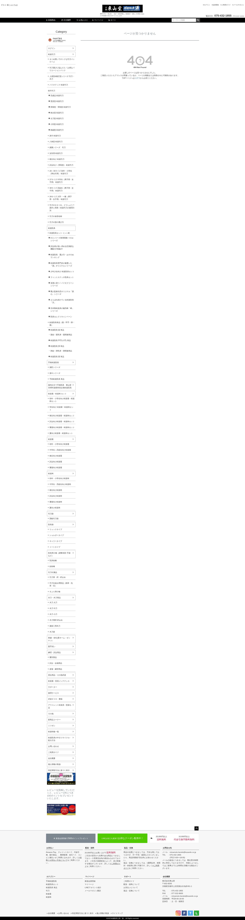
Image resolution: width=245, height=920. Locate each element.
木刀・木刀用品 (54, 598)
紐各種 (52, 566)
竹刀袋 (50, 514)
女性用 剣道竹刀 (56, 153)
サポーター (52, 687)
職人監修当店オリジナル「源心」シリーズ (62, 292)
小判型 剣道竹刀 (57, 124)
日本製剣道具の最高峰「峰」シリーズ (62, 309)
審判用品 (53, 657)
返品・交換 (128, 848)
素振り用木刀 (55, 626)
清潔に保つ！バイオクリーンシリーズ (62, 284)
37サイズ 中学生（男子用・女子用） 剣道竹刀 (62, 180)
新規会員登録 (90, 881)
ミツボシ (51, 726)
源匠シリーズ (55, 367)
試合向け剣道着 (56, 462)
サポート (127, 876)
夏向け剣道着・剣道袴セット (61, 433)
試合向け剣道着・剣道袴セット (62, 421)
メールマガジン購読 (93, 891)
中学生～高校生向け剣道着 (60, 450)
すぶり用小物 (55, 592)
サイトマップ (117, 913)
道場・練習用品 (56, 669)
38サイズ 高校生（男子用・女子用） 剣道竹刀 (62, 189)
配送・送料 (89, 848)
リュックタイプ (56, 529)
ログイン (207, 5)
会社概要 (51, 758)
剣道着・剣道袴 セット (57, 394)
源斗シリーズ (55, 373)
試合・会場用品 (56, 663)
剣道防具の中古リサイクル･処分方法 (59, 739)
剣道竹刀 (51, 54)
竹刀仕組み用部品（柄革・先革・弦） (61, 584)
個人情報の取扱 (54, 764)
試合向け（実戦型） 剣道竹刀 (61, 165)
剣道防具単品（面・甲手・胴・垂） (62, 323)
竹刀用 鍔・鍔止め (58, 577)
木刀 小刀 (53, 614)
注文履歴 (67, 20)
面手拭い (51, 646)
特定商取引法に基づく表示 (59, 770)
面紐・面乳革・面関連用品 (61, 335)
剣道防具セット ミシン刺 (60, 233)
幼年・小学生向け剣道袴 (59, 478)
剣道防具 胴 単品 (57, 346)
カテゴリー (50, 876)
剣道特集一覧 (53, 732)
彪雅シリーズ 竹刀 (58, 147)
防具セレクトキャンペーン (61, 317)
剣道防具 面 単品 (57, 330)
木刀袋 (52, 632)
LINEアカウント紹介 (93, 887)
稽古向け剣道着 (56, 456)
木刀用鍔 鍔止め (56, 620)
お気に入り (83, 20)
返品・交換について (132, 891)
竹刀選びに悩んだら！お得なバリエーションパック (62, 69)
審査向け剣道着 (56, 468)
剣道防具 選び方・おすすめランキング (62, 256)
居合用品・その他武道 (57, 675)
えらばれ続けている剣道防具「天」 (62, 301)
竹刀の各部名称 (56, 216)
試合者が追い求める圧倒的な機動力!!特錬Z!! (62, 247)
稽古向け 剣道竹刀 (57, 159)
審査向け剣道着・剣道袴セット (62, 427)
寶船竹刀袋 (54, 519)
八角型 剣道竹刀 (56, 142)
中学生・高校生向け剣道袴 (60, 484)
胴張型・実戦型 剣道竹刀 (61, 107)
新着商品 (51, 20)
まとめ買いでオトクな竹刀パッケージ (62, 60)
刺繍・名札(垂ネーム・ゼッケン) (59, 639)
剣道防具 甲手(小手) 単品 (61, 340)
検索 (198, 20)
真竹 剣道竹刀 (55, 136)
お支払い (50, 848)
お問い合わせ (53, 746)
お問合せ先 (167, 848)
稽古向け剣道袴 (56, 490)
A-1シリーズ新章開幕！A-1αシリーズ (62, 239)
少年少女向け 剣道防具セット (62, 271)
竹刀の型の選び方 (57, 222)
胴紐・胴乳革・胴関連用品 (61, 351)
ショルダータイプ (57, 535)
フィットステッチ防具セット (62, 277)
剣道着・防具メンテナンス (59, 681)
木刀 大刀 (53, 602)
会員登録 (216, 5)
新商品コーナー (54, 720)
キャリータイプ (56, 541)
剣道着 (50, 439)
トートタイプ (55, 547)
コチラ (137, 78)
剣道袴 (50, 473)
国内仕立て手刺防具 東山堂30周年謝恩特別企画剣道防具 (60, 386)
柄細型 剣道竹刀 (57, 130)
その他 (50, 714)
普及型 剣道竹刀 (57, 101)
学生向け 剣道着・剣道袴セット (61, 408)
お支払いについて (131, 887)
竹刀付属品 (52, 572)
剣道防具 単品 (51, 887)
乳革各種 (53, 560)
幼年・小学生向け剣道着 (59, 444)
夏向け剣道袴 (55, 508)
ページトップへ (196, 828)
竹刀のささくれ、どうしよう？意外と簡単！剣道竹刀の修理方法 (62, 207)
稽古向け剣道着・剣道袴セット (62, 416)
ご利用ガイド (226, 5)
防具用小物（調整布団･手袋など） (59, 554)
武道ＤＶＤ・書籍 (55, 699)
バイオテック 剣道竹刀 (59, 85)
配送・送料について (132, 884)
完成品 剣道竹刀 (57, 95)
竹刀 (48, 891)
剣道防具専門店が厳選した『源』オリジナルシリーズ (61, 264)
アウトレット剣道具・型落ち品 (59, 706)
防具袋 (50, 525)
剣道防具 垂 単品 (57, 357)
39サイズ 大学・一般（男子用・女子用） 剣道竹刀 (61, 198)
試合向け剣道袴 (56, 496)
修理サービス (53, 693)
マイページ (98, 20)
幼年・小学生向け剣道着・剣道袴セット (62, 400)
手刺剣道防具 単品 (57, 379)
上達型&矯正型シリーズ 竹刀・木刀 (62, 77)
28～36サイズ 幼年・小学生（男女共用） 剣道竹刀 (61, 172)
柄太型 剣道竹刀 (57, 113)
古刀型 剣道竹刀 (57, 118)
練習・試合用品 (54, 652)
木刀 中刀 (53, 608)
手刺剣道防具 (53, 362)
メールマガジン (238, 5)
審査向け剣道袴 (56, 502)
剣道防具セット (52, 884)
